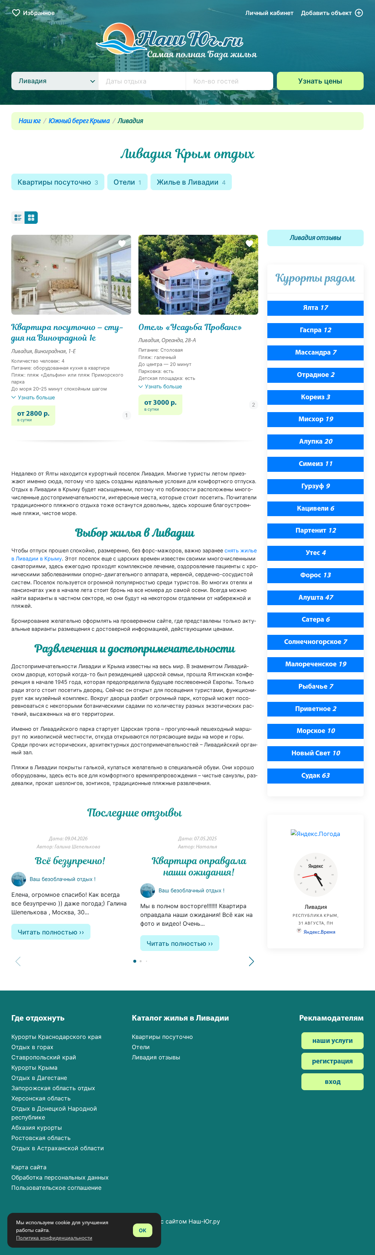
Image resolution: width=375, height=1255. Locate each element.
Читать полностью (47, 932)
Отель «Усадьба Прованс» (190, 327)
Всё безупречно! (70, 860)
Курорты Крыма (34, 1067)
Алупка (315, 441)
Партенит (316, 530)
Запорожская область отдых (53, 1088)
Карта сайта (29, 1167)
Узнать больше (36, 397)
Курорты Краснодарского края (56, 1036)
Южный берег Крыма (79, 121)
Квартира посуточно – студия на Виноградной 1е (67, 332)
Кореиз (315, 397)
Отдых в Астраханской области (57, 1148)
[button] (252, 961)
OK (142, 1230)
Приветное (315, 709)
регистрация (332, 1061)
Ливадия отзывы (315, 238)
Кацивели (315, 509)
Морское (316, 731)
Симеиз (316, 464)
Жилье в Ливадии (191, 182)
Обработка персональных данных (60, 1177)
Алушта (315, 598)
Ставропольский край (43, 1057)
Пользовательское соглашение (56, 1187)
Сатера (316, 620)
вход (333, 1082)
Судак (315, 776)
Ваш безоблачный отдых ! (63, 879)
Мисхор (315, 419)
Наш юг (30, 121)
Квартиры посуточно (58, 182)
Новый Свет (316, 753)
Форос (315, 575)
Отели (127, 182)
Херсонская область (41, 1098)
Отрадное (315, 375)
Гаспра (315, 330)
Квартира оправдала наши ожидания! (199, 866)
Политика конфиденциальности (54, 1238)
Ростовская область (41, 1137)
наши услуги (332, 1041)
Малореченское (315, 664)
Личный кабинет (269, 12)
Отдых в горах (32, 1047)
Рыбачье (315, 687)
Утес (316, 553)
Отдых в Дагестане (39, 1077)
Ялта (315, 308)
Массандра (315, 352)
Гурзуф (315, 486)
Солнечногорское (315, 642)
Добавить (326, 12)
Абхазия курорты (36, 1127)
